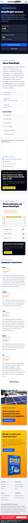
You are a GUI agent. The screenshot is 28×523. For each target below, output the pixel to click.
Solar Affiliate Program (20, 497)
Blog (16, 488)
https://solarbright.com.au (10, 163)
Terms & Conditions (5, 495)
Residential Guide (18, 484)
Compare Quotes (8, 420)
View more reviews (14, 381)
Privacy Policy (4, 497)
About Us (3, 484)
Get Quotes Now (21, 517)
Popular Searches (5, 499)
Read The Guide (8, 450)
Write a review (8, 252)
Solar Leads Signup (19, 495)
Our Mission (3, 486)
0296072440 (7, 161)
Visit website (14, 48)
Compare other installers (14, 44)
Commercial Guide (19, 486)
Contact (2, 488)
